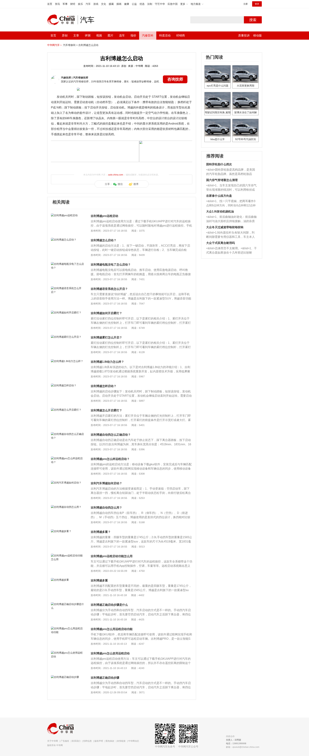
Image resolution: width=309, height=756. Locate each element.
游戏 (95, 4)
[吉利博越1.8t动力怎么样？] (67, 361)
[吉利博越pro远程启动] (67, 215)
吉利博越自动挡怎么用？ (106, 507)
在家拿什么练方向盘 (219, 195)
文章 (76, 35)
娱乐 (80, 4)
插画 (118, 4)
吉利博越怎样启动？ (103, 386)
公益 (134, 4)
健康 (126, 4)
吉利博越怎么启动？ (103, 240)
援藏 (111, 4)
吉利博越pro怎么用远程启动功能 (112, 629)
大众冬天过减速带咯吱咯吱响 (224, 227)
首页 (49, 4)
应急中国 (173, 4)
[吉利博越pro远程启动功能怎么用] (67, 555)
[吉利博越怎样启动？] (67, 385)
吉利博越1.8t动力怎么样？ (107, 361)
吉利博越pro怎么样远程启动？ (110, 458)
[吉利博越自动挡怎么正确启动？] (67, 434)
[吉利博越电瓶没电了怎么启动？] (67, 263)
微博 (135, 184)
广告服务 (65, 741)
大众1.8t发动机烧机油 (220, 211)
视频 (99, 35)
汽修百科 (147, 35)
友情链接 (121, 741)
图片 (110, 35)
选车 (122, 35)
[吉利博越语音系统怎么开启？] (67, 288)
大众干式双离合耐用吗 (220, 242)
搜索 (252, 20)
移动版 (257, 35)
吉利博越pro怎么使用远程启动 (110, 653)
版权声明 (98, 741)
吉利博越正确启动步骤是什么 (109, 604)
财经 (72, 4)
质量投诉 (244, 35)
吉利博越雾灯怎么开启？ (106, 337)
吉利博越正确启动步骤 (105, 677)
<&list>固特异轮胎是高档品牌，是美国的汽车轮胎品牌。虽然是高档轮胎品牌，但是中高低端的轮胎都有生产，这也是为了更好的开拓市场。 (230, 172)
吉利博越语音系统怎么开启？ (109, 288)
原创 (65, 35)
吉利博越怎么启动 (88, 45)
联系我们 (76, 741)
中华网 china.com (62, 20)
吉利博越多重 (99, 580)
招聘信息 (87, 741)
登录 (257, 4)
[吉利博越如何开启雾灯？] (67, 312)
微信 (120, 184)
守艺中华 (160, 4)
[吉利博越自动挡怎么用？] (67, 506)
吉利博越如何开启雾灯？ (106, 313)
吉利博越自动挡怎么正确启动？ (111, 434)
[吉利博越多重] (67, 579)
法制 (149, 4)
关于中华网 (52, 741)
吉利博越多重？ (101, 531)
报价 (133, 35)
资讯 (57, 4)
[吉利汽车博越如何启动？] (67, 482)
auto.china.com (115, 174)
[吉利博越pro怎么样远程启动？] (67, 458)
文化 (103, 4)
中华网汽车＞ (54, 45)
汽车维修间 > (70, 45)
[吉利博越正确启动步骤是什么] (67, 604)
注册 (245, 4)
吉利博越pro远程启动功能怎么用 (112, 556)
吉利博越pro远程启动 (104, 215)
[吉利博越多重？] (67, 531)
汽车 (88, 4)
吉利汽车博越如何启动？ (106, 483)
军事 (65, 4)
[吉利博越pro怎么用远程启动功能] (67, 628)
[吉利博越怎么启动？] (67, 239)
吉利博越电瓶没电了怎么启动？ (111, 264)
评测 (87, 35)
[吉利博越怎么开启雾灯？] (67, 409)
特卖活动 (165, 35)
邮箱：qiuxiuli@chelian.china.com (242, 747)
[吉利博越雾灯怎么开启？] (67, 336)
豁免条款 (110, 741)
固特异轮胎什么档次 (219, 164)
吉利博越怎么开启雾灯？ (106, 410)
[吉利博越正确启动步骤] (67, 677)
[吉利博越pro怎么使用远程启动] (67, 652)
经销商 (180, 35)
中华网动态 (133, 741)
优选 (141, 4)
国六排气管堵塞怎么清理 (222, 180)
